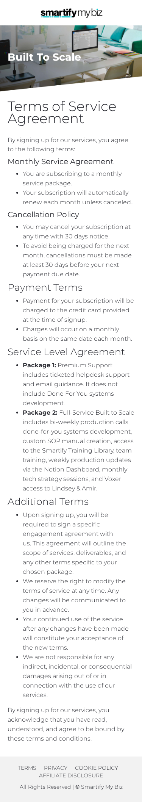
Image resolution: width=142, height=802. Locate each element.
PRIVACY (55, 767)
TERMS (28, 767)
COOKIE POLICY (96, 767)
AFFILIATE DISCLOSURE (71, 775)
